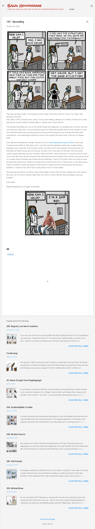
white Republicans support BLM (61, 142)
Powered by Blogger (47, 519)
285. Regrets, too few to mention (22, 326)
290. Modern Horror (15, 434)
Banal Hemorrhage (24, 5)
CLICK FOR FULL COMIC (78, 346)
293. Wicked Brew (14, 488)
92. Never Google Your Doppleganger (24, 380)
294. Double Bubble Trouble (19, 407)
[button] (87, 22)
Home (71, 9)
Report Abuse (47, 524)
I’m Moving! (12, 353)
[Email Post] (7, 250)
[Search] (91, 6)
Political (10, 254)
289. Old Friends (14, 461)
